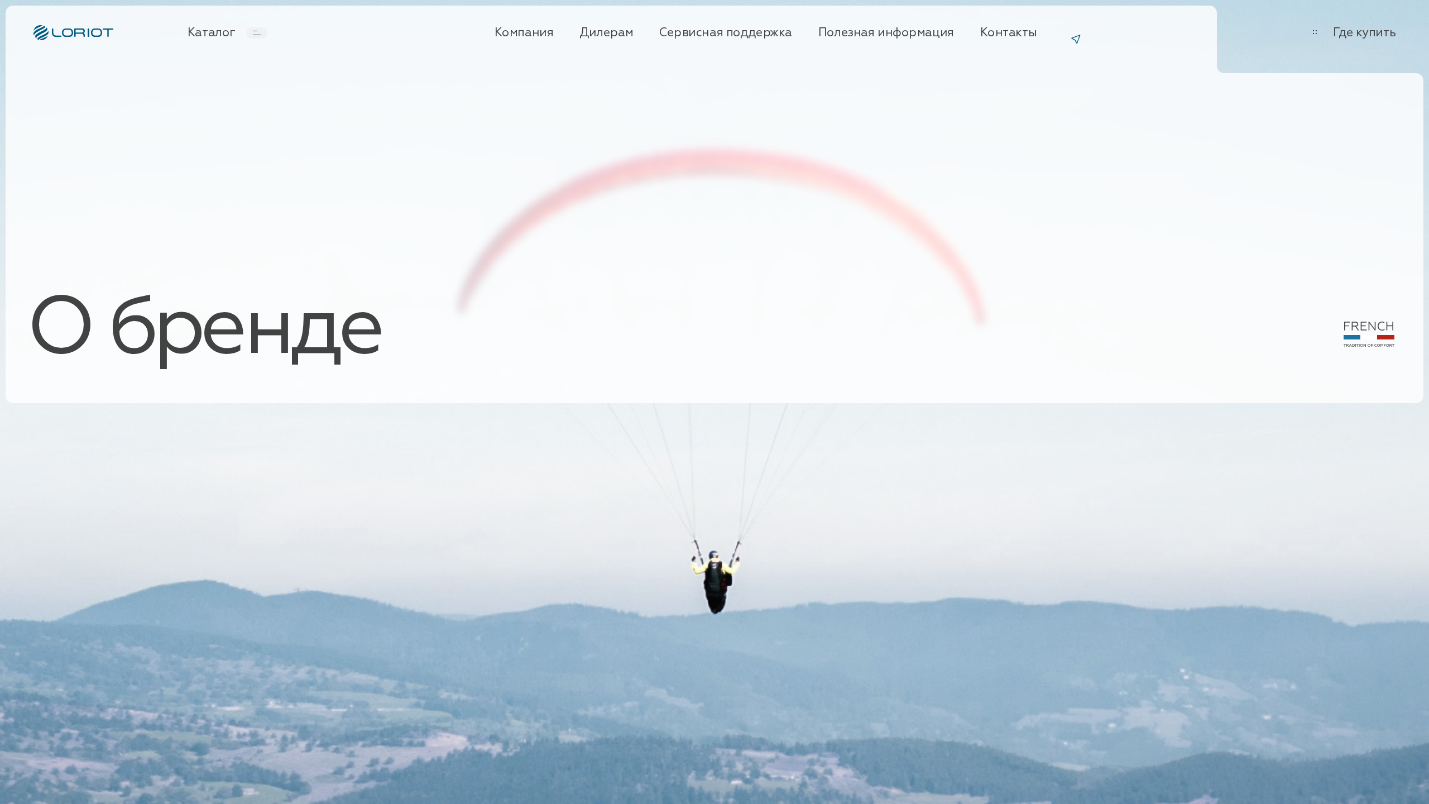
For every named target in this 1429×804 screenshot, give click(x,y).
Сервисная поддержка (725, 33)
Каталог (212, 33)
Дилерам (606, 33)
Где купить (1364, 33)
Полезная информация (886, 33)
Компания (524, 33)
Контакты (1008, 33)
